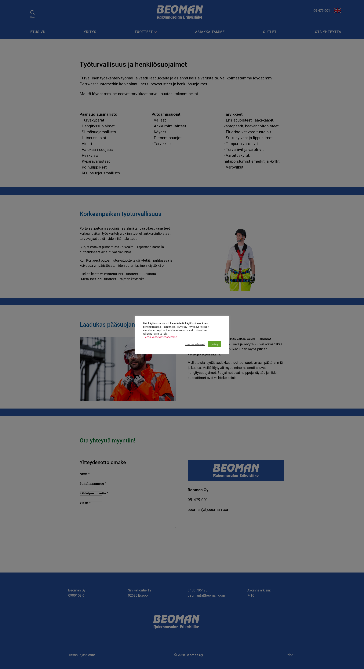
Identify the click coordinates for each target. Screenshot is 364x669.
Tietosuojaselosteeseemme (160, 337)
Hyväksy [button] (214, 344)
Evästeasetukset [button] (195, 344)
